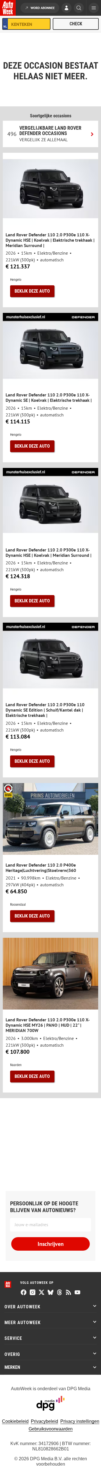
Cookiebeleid (15, 1421)
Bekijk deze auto (32, 291)
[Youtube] (77, 1293)
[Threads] (59, 1293)
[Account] (66, 8)
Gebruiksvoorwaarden (51, 1429)
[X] (41, 1293)
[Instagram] (32, 1293)
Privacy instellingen (79, 1421)
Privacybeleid (44, 1421)
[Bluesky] (50, 1293)
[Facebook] (23, 1293)
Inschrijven (51, 1244)
